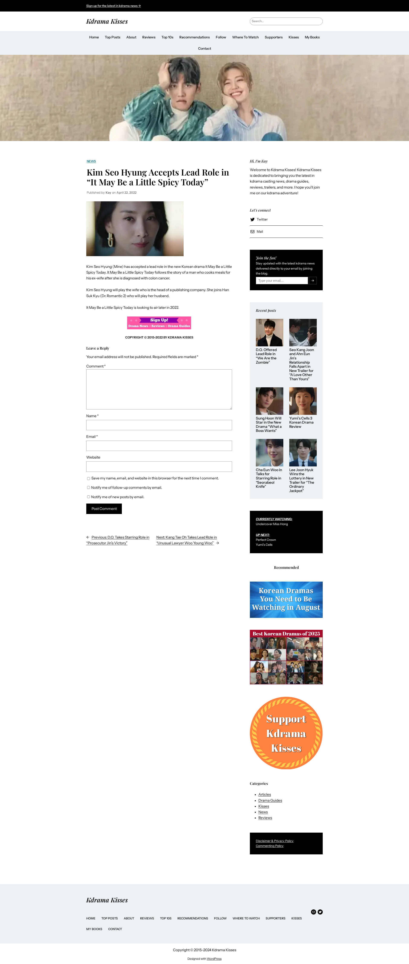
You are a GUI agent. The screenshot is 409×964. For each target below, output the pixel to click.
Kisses (263, 806)
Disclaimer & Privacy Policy (275, 841)
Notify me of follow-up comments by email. (126, 487)
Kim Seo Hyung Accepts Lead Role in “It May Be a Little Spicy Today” (158, 177)
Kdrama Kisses (107, 21)
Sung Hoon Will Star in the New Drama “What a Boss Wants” (269, 424)
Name (92, 416)
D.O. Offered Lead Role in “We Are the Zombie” (266, 356)
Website (93, 457)
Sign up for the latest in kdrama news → (113, 6)
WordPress (214, 958)
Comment (96, 366)
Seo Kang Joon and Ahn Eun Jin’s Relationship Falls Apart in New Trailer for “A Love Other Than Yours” (301, 364)
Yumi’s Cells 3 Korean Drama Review (301, 422)
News (91, 161)
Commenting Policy (270, 846)
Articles (264, 794)
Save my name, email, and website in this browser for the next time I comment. (155, 478)
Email (92, 436)
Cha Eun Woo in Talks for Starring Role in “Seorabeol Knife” (269, 478)
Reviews (265, 818)
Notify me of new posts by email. (117, 497)
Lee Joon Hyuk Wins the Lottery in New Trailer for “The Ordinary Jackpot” (301, 480)
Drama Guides (270, 800)
